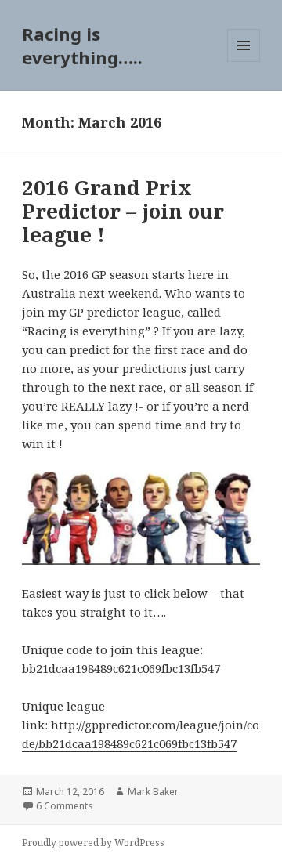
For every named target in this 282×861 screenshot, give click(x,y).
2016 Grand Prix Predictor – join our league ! (123, 210)
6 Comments (64, 805)
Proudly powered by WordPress (93, 842)
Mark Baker (153, 791)
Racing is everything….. (82, 45)
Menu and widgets (244, 61)
